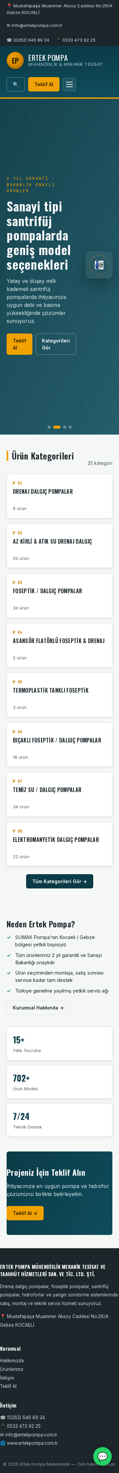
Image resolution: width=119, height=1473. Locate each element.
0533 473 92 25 (24, 1426)
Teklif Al (43, 84)
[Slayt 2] (56, 427)
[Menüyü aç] (69, 84)
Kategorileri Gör (56, 344)
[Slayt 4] (70, 427)
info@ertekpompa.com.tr (31, 1434)
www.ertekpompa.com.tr (32, 1443)
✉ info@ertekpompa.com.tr (34, 25)
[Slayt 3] (64, 427)
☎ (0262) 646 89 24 (28, 40)
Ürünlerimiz (11, 1369)
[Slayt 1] (49, 427)
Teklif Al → (25, 1213)
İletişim (7, 1378)
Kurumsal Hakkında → (38, 1007)
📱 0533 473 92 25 (76, 40)
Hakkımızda (12, 1360)
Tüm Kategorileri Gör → (59, 881)
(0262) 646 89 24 (26, 1417)
